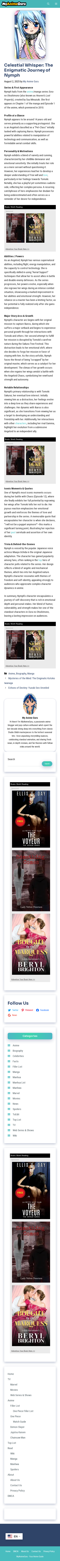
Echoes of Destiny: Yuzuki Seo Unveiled (28, 687)
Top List (17, 1119)
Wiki (15, 1135)
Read (10, 1448)
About (11, 1474)
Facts (16, 1061)
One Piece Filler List (23, 1411)
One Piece (15, 1416)
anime (30, 91)
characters (21, 423)
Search (11, 759)
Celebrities (18, 1056)
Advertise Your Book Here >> (17, 249)
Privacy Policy (17, 1490)
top (40, 560)
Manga (30, 673)
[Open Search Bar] (48, 4)
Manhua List (19, 1082)
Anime (11, 673)
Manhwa (17, 1087)
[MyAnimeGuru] (13, 4)
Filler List (17, 1066)
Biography (21, 673)
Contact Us (16, 1485)
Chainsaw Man (17, 1437)
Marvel (16, 1093)
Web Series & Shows (23, 1130)
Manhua (17, 1077)
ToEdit (16, 1114)
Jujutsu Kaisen (18, 1432)
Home (11, 1374)
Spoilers (17, 1109)
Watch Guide (19, 1421)
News (15, 1103)
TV (14, 1125)
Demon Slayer (17, 1427)
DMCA (11, 1496)
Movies (16, 1098)
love (45, 175)
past (13, 532)
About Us (15, 1480)
